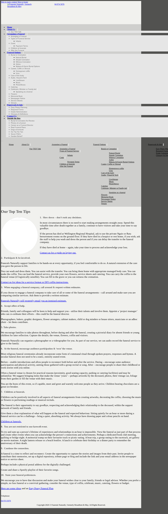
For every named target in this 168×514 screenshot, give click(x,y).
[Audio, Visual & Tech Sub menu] (119, 175)
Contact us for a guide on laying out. (58, 252)
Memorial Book (17, 96)
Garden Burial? (17, 136)
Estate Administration (19, 112)
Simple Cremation (23, 60)
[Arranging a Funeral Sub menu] (68, 144)
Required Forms (17, 110)
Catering (14, 87)
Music (18, 83)
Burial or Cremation (18, 55)
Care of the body (17, 76)
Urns (17, 73)
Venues (14, 103)
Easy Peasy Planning (19, 107)
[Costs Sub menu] (16, 43)
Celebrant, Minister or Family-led (23, 89)
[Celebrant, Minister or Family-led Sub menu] (37, 89)
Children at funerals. (11, 421)
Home (9, 27)
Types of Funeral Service (20, 39)
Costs (13, 43)
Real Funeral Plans (18, 127)
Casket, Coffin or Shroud (20, 69)
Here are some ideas (11, 488)
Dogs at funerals (17, 130)
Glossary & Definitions (19, 114)
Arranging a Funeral (16, 34)
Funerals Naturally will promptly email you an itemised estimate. (34, 300)
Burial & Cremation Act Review (22, 121)
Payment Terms (22, 46)
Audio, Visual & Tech (19, 78)
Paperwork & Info (15, 105)
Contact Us (11, 116)
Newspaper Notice (18, 98)
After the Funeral (17, 50)
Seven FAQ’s (16, 134)
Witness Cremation (23, 62)
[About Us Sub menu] (17, 29)
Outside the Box (13, 118)
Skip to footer (22, 2)
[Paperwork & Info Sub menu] (163, 144)
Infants (18, 41)
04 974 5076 (6, 501)
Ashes (18, 64)
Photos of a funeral (18, 123)
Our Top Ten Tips (17, 132)
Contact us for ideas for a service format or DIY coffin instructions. (35, 282)
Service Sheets (17, 101)
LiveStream (20, 80)
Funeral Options (14, 52)
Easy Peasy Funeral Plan (41, 488)
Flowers (14, 94)
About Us (11, 29)
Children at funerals (18, 48)
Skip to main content (9, 2)
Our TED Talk (16, 32)
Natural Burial (21, 57)
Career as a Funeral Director (22, 125)
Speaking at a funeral (24, 92)
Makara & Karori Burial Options (28, 66)
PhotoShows (20, 85)
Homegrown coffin (23, 71)
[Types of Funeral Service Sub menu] (31, 39)
